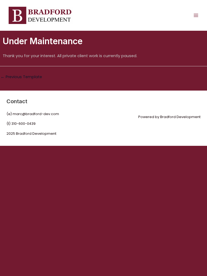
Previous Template (21, 77)
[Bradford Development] (41, 15)
